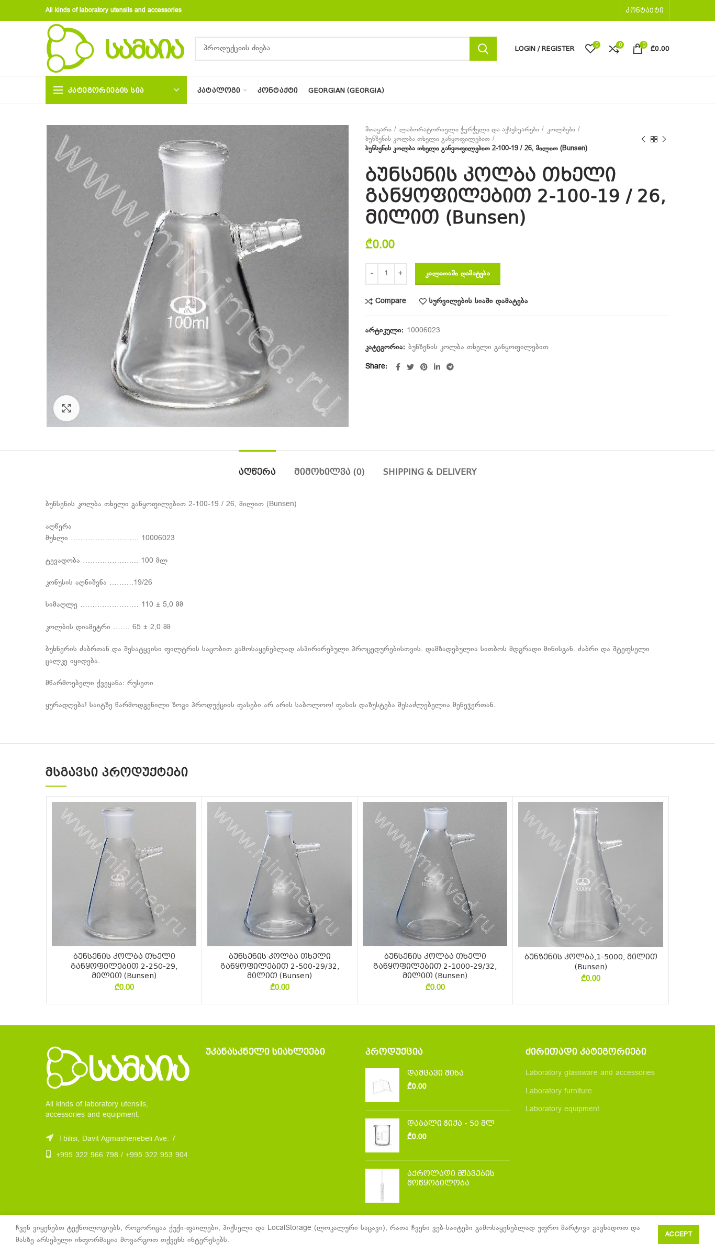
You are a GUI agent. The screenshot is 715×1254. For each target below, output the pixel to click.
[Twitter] (410, 367)
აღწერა (257, 472)
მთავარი (378, 130)
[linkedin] (437, 367)
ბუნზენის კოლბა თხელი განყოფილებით (427, 139)
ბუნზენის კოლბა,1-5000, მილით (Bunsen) (590, 961)
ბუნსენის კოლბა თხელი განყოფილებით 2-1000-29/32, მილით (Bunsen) (435, 965)
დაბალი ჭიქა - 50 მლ (451, 1123)
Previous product (643, 139)
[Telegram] (450, 367)
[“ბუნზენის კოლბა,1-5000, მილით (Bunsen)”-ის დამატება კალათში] (655, 842)
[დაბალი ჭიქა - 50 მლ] (382, 1135)
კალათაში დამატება (458, 274)
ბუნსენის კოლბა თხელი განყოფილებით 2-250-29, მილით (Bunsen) (124, 965)
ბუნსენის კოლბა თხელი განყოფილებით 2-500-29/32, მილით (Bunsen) (279, 965)
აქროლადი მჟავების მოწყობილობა (451, 1178)
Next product (664, 139)
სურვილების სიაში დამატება (478, 301)
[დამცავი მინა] (382, 1085)
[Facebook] (398, 367)
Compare (390, 301)
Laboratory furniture (559, 1091)
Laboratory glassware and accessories (590, 1073)
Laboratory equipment (562, 1109)
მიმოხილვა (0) (329, 472)
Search (483, 49)
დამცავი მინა (435, 1073)
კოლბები (561, 130)
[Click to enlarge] (66, 408)
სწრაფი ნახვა (188, 866)
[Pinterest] (424, 367)
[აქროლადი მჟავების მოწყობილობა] (382, 1186)
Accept (678, 1234)
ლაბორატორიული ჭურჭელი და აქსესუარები (469, 130)
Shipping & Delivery (430, 472)
